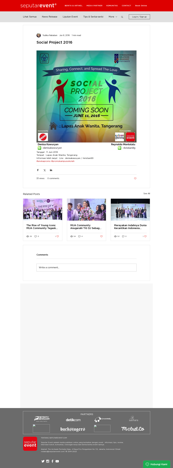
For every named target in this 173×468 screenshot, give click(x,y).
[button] (94, 5)
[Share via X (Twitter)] (44, 170)
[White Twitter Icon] (43, 461)
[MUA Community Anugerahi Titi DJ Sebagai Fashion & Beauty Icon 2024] (86, 210)
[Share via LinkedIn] (51, 170)
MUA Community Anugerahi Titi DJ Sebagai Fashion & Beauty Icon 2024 (86, 227)
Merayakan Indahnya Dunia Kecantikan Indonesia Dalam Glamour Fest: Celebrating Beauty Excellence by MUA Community (130, 227)
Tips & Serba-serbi (93, 16)
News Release (49, 16)
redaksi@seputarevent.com (52, 451)
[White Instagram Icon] (48, 461)
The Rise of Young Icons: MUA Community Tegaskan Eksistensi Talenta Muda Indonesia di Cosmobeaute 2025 (42, 227)
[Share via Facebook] (37, 170)
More (111, 16)
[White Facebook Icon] (52, 461)
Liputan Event (70, 16)
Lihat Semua (29, 16)
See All (147, 193)
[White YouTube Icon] (57, 461)
